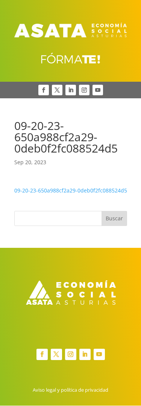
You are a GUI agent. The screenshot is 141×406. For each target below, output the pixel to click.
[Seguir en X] (57, 90)
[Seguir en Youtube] (97, 90)
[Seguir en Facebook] (43, 90)
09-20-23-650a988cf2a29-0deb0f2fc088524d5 (70, 190)
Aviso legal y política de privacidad (70, 389)
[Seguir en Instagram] (84, 90)
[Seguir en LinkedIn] (70, 90)
